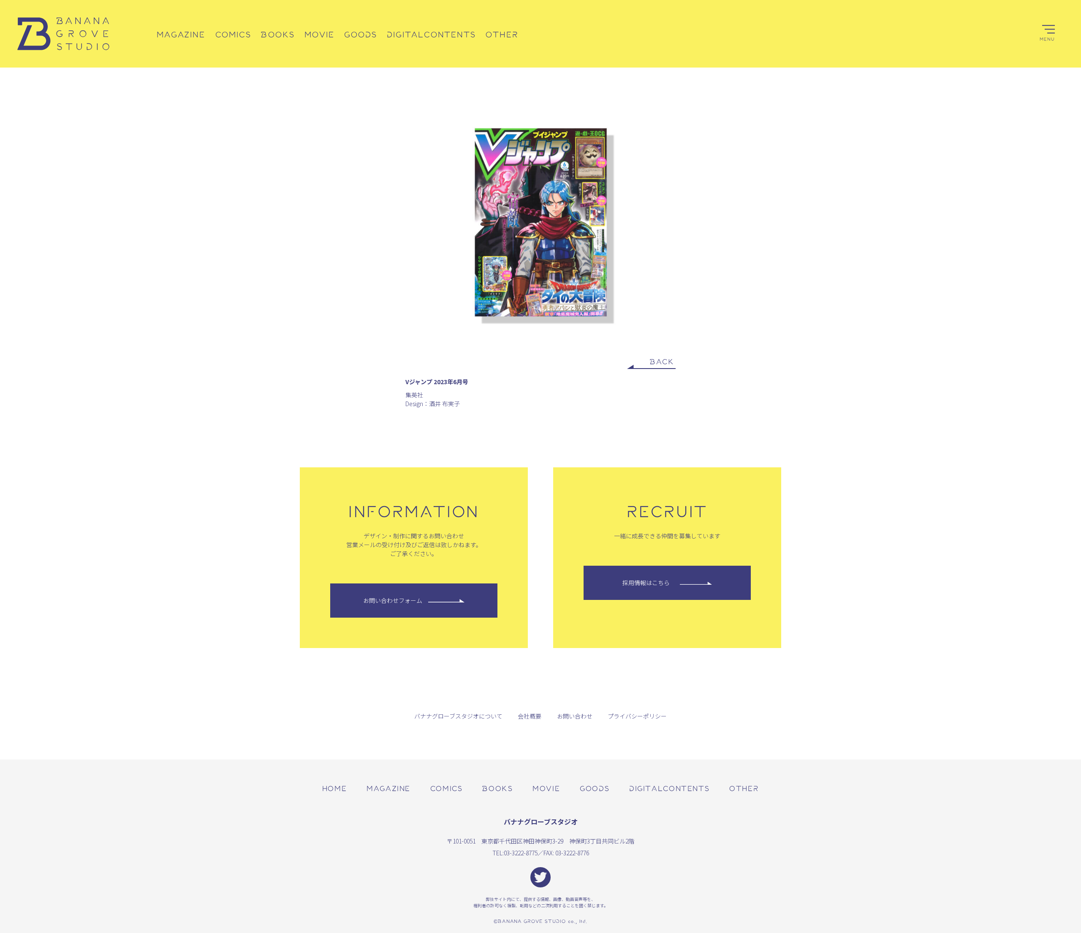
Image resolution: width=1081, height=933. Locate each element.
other (744, 788)
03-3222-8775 (521, 853)
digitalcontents (669, 788)
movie (546, 788)
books (497, 788)
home (334, 788)
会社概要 (529, 716)
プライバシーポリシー (637, 716)
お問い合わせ (574, 716)
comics (446, 788)
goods (594, 788)
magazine (388, 788)
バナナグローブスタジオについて (458, 716)
